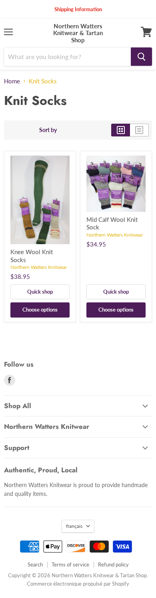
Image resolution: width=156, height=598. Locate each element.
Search (35, 564)
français (74, 526)
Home (12, 81)
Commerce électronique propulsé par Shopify (78, 583)
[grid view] (120, 130)
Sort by (48, 130)
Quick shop (40, 291)
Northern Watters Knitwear (38, 267)
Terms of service (70, 564)
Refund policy (113, 564)
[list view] (139, 130)
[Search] (141, 56)
